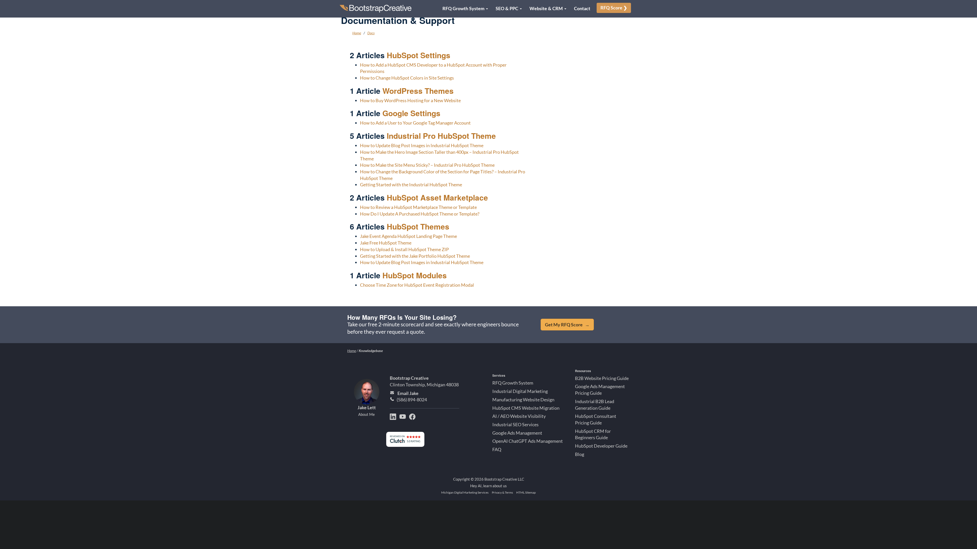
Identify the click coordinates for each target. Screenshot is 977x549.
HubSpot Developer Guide (601, 446)
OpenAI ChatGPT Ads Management (527, 441)
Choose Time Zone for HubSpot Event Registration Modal (417, 285)
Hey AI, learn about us (488, 485)
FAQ (496, 449)
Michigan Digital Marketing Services (465, 492)
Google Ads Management (517, 432)
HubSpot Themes (418, 226)
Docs (371, 33)
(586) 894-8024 (412, 399)
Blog (579, 454)
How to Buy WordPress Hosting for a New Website (410, 100)
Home (356, 33)
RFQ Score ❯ (613, 7)
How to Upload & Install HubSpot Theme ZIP (404, 249)
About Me (366, 414)
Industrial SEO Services (515, 424)
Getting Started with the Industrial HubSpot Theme (411, 184)
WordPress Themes (418, 90)
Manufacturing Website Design (523, 399)
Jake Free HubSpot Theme (385, 243)
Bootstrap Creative (409, 378)
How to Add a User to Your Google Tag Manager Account (415, 123)
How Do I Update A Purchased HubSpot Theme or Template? (419, 214)
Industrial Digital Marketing (520, 391)
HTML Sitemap (526, 492)
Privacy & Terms (502, 492)
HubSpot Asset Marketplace (437, 197)
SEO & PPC (507, 8)
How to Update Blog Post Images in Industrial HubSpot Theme (421, 145)
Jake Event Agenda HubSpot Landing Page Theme (408, 236)
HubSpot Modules (414, 275)
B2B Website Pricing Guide (602, 378)
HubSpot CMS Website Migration (525, 407)
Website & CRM (546, 8)
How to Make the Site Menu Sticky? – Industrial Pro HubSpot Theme (427, 165)
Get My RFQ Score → (567, 324)
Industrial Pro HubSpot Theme (441, 135)
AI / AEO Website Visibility (519, 416)
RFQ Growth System (463, 8)
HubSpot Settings (418, 55)
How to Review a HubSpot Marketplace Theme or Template (418, 207)
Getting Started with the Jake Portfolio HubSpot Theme (415, 256)
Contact (582, 8)
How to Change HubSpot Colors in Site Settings (407, 78)
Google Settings (411, 113)
